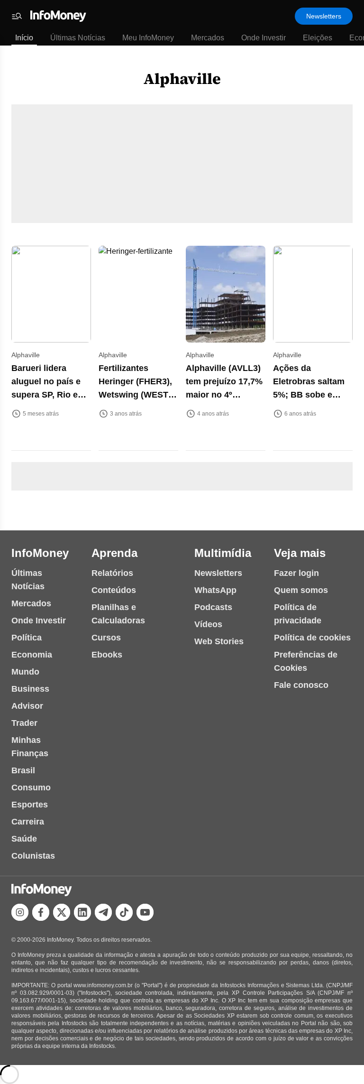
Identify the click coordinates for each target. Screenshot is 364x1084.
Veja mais (300, 553)
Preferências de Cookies (305, 661)
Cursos (106, 637)
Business (30, 689)
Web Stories (219, 641)
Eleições (317, 38)
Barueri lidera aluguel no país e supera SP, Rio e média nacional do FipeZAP (48, 394)
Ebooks (106, 654)
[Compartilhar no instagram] (19, 912)
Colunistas (33, 856)
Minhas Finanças (29, 746)
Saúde (24, 838)
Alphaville (182, 78)
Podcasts (213, 607)
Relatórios (112, 573)
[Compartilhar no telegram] (103, 912)
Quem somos (301, 590)
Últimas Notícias (77, 38)
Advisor (27, 706)
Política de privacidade (297, 613)
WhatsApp (215, 590)
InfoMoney (40, 553)
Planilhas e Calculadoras (118, 613)
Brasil (23, 770)
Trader (24, 723)
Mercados (207, 38)
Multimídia (222, 553)
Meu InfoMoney (148, 38)
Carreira (27, 821)
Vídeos (208, 624)
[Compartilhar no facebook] (40, 912)
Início (24, 38)
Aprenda (114, 553)
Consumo (31, 787)
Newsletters (323, 16)
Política (26, 637)
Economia (31, 654)
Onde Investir (263, 38)
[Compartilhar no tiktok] (124, 912)
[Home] (58, 16)
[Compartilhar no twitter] (61, 912)
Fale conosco (301, 685)
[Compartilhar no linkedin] (82, 912)
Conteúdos (113, 590)
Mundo (25, 671)
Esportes (29, 804)
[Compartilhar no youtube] (145, 912)
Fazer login (296, 573)
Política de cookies (312, 637)
